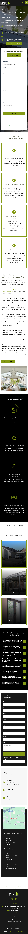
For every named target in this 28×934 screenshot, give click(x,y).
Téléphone (5, 85)
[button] (23, 2)
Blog (14, 916)
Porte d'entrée (10, 861)
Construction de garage (12, 853)
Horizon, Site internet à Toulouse (17, 931)
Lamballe (9, 838)
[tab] (14, 641)
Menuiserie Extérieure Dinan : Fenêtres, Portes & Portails (14, 886)
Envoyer (14, 113)
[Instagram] (16, 899)
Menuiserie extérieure (12, 855)
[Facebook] (12, 899)
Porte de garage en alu (12, 863)
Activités (14, 918)
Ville (4, 96)
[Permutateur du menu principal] (26, 2)
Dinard (8, 844)
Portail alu (9, 857)
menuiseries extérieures (8, 291)
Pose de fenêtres (11, 866)
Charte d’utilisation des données (14, 921)
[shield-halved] (9, 125)
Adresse (5, 90)
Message (5, 102)
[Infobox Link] (11, 782)
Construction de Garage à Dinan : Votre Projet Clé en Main (14, 881)
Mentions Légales (14, 919)
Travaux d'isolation (11, 868)
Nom (4, 73)
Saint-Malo (9, 840)
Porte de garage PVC (12, 864)
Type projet (5, 61)
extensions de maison (17, 289)
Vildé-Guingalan (11, 842)
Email (4, 79)
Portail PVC (10, 859)
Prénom (5, 67)
